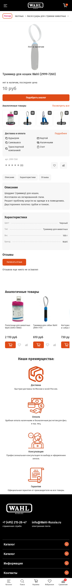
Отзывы (45, 177)
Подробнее (61, 133)
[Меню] (5, 5)
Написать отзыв (14, 262)
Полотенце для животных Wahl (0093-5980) (17, 326)
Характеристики (27, 177)
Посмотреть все (60, 106)
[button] (25, 165)
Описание (9, 177)
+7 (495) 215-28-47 (14, 522)
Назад (7, 15)
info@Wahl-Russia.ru (46, 522)
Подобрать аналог (36, 97)
